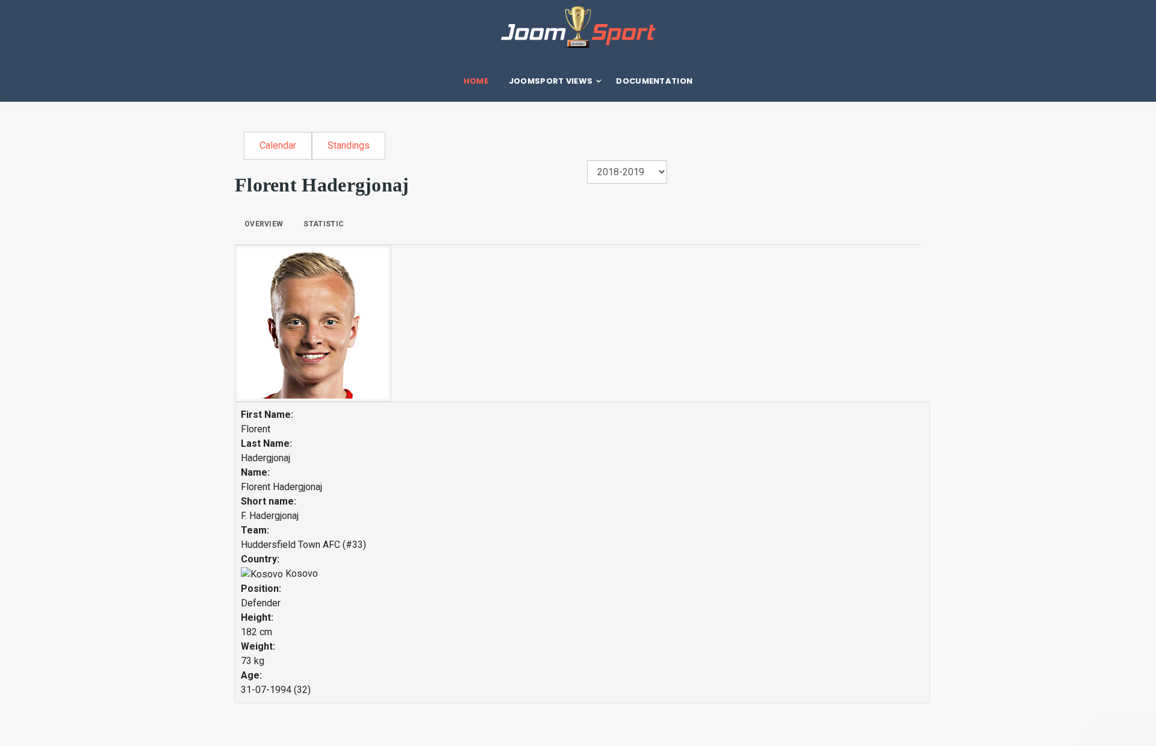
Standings (349, 145)
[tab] (264, 224)
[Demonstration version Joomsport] (578, 27)
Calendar (277, 145)
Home (476, 81)
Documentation (654, 81)
